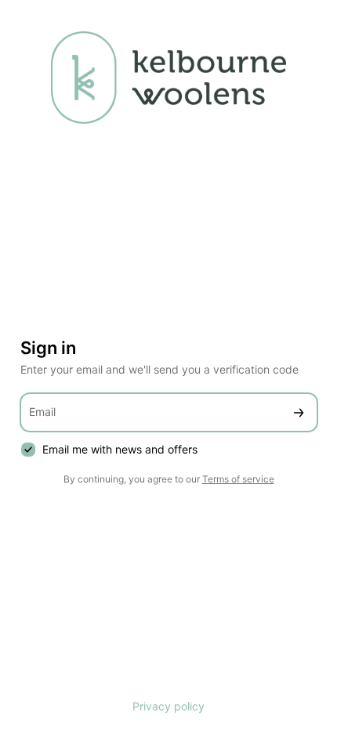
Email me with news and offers (119, 449)
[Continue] (298, 412)
